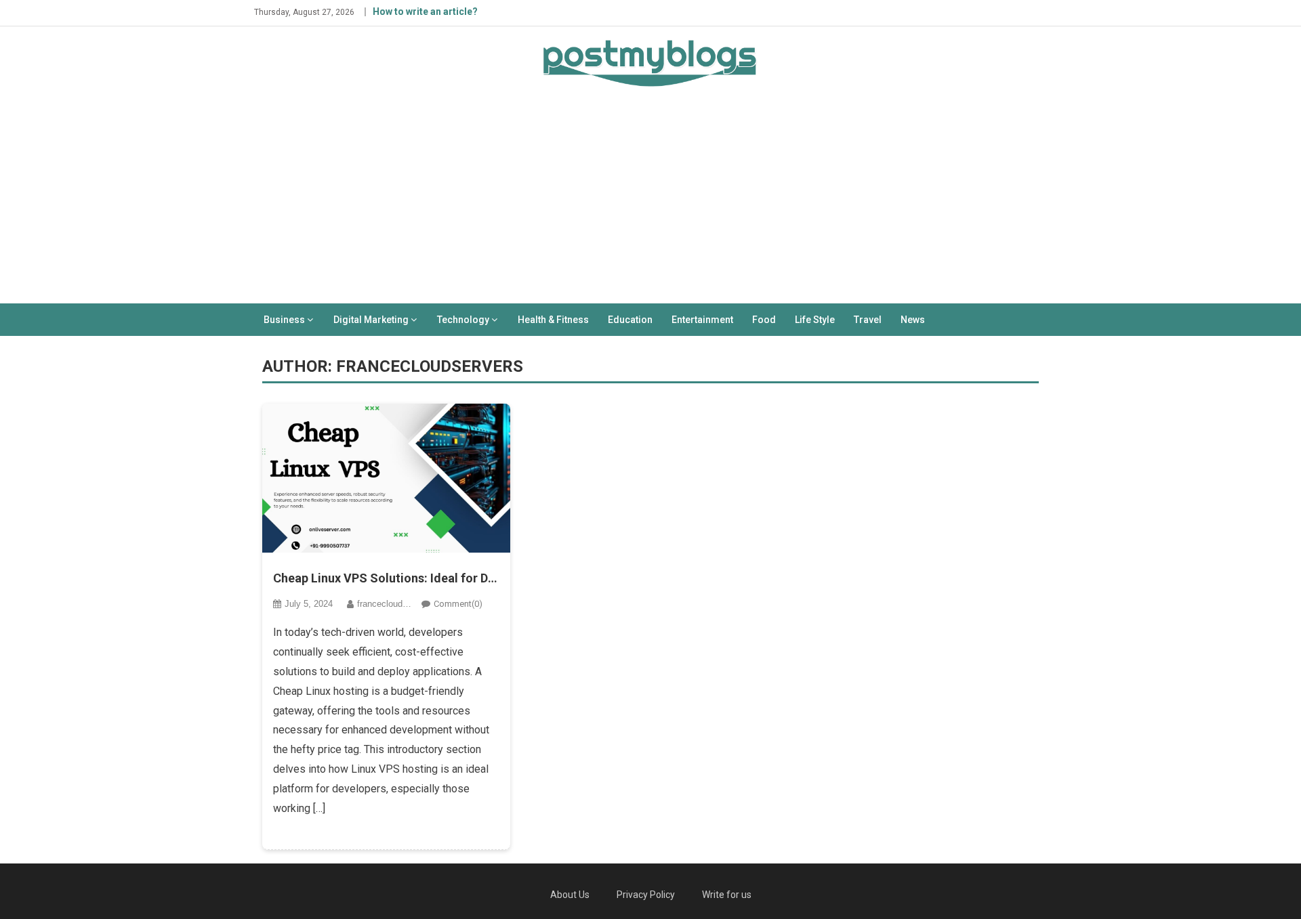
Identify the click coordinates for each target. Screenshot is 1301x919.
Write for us (726, 894)
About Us (570, 894)
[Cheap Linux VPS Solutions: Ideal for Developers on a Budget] (386, 478)
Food (764, 319)
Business (284, 319)
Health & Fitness (553, 319)
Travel (868, 319)
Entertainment (702, 319)
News (913, 319)
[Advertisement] (650, 202)
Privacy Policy (646, 894)
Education (630, 319)
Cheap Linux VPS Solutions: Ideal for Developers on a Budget (386, 578)
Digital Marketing (371, 319)
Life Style (815, 319)
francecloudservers (394, 604)
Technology (463, 319)
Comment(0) (458, 604)
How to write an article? (425, 11)
